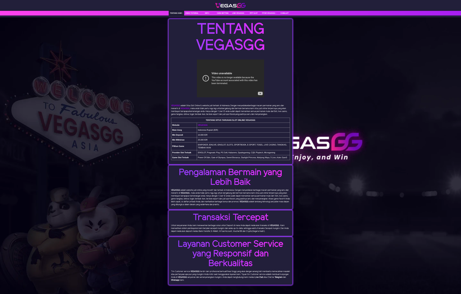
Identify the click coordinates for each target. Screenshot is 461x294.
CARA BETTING (223, 13)
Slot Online (195, 105)
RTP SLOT (254, 13)
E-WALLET (285, 13)
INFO (207, 13)
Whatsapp (175, 280)
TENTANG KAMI (176, 13)
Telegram (278, 277)
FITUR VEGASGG (268, 13)
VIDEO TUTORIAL (191, 13)
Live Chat (259, 277)
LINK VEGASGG (238, 13)
